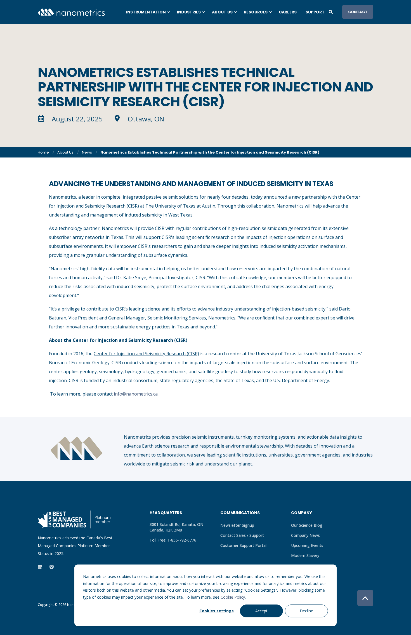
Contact (357, 11)
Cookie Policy (233, 597)
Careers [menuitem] (288, 12)
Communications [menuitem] (240, 513)
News (87, 152)
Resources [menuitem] (256, 12)
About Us (65, 152)
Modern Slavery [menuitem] (305, 555)
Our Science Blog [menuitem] (306, 525)
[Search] (331, 11)
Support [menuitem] (315, 12)
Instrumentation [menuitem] (146, 12)
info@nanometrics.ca (136, 394)
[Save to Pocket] (50, 567)
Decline (306, 610)
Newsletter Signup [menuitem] (237, 525)
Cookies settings (216, 610)
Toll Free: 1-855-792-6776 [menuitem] (173, 540)
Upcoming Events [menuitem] (307, 545)
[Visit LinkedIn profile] (42, 567)
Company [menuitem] (301, 513)
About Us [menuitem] (222, 12)
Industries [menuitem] (189, 12)
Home (43, 152)
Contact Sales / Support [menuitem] (242, 535)
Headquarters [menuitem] (166, 513)
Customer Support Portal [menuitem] (243, 545)
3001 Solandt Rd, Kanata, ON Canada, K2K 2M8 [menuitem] (176, 527)
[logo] (74, 519)
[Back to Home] (71, 11)
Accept (261, 610)
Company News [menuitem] (305, 535)
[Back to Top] (365, 598)
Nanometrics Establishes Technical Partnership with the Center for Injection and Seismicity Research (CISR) (209, 152)
